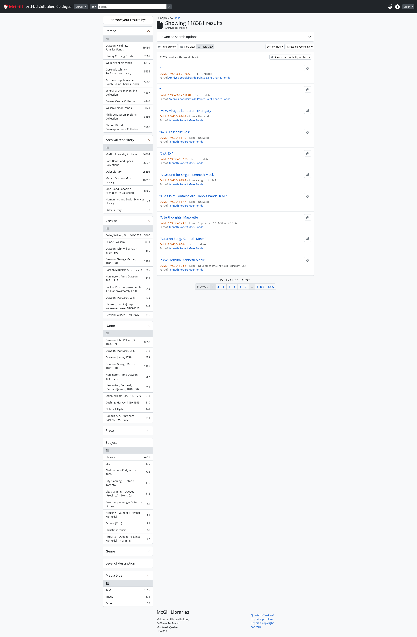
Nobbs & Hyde (128, 410)
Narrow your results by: (128, 20)
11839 (260, 286)
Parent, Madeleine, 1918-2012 (128, 270)
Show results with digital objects (292, 57)
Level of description (120, 563)
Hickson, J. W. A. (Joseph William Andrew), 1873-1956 (128, 306)
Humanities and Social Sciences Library (128, 201)
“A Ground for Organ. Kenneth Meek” (187, 175)
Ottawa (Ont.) (128, 524)
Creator (111, 221)
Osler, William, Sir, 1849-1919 (128, 236)
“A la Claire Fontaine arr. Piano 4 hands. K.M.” (193, 196)
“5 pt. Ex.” (166, 153)
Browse (80, 6)
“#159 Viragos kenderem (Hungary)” (186, 111)
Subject (111, 442)
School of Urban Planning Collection (128, 92)
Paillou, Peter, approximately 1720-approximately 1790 (128, 289)
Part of (111, 31)
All (107, 39)
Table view (207, 46)
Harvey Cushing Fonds (128, 57)
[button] (390, 6)
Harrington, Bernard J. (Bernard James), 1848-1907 (128, 387)
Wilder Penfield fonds (128, 63)
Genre (110, 551)
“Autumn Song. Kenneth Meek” (182, 239)
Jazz (128, 464)
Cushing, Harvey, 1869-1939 (128, 403)
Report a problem (262, 619)
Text (128, 590)
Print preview (168, 46)
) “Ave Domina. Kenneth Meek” (182, 260)
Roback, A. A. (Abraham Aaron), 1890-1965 (128, 418)
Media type (114, 575)
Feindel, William (128, 242)
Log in (407, 6)
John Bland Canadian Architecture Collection (128, 191)
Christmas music (128, 530)
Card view (189, 46)
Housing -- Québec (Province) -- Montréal (128, 514)
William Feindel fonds (128, 108)
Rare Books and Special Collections (128, 163)
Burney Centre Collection (128, 102)
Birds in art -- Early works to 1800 (128, 472)
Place (110, 430)
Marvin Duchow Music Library (128, 180)
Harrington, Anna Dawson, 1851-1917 (128, 278)
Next (271, 286)
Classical (128, 457)
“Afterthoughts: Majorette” (179, 217)
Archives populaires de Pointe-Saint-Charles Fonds (128, 82)
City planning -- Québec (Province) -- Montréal (128, 493)
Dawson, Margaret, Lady (128, 298)
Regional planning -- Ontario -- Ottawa (128, 504)
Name (110, 325)
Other (128, 604)
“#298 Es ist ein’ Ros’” (175, 132)
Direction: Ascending (299, 46)
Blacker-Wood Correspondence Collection (128, 127)
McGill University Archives (128, 155)
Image (128, 597)
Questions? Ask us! (262, 615)
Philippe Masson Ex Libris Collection (128, 116)
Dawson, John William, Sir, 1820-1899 (128, 250)
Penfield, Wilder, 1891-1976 (128, 315)
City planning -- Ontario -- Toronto (128, 483)
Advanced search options (178, 37)
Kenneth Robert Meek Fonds (185, 120)
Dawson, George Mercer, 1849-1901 (128, 261)
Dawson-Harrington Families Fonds (128, 47)
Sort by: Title (274, 46)
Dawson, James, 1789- (128, 358)
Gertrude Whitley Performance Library (128, 71)
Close (177, 18)
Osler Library (128, 172)
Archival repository (120, 140)
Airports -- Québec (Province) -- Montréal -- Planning (128, 538)
